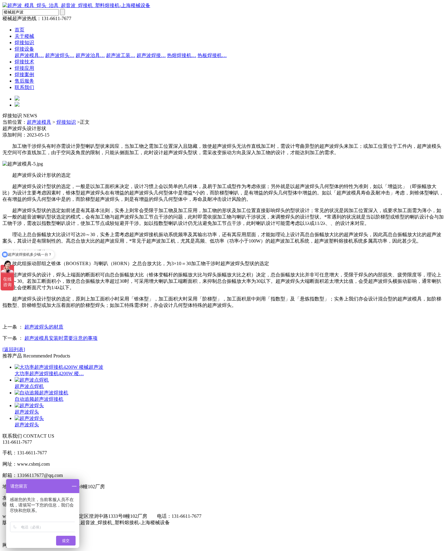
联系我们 (24, 87)
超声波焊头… (59, 55)
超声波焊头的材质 (43, 326)
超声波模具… (29, 55)
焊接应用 (24, 68)
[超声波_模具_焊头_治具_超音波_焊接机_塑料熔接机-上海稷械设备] (76, 5)
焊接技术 (24, 61)
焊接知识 (24, 42)
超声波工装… (120, 55)
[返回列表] (13, 349)
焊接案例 (24, 74)
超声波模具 (39, 122)
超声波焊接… (151, 55)
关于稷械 (24, 36)
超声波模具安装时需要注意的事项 (61, 338)
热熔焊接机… (181, 55)
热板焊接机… (212, 55)
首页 (19, 29)
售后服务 (24, 81)
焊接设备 (24, 49)
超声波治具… (90, 55)
